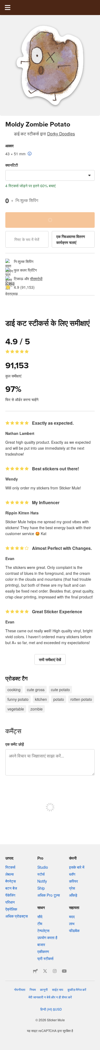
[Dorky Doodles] (8, 135)
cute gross (36, 689)
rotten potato (81, 699)
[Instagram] (55, 971)
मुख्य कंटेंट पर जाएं (4, 4)
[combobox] (50, 175)
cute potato (60, 689)
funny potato (18, 699)
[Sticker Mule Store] (35, 971)
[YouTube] (64, 971)
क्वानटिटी (11, 165)
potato (58, 699)
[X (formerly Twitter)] (45, 971)
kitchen (41, 699)
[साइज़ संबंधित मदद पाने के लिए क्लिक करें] (30, 154)
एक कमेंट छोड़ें (14, 744)
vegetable (15, 709)
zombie (36, 709)
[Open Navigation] (7, 7)
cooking (14, 689)
